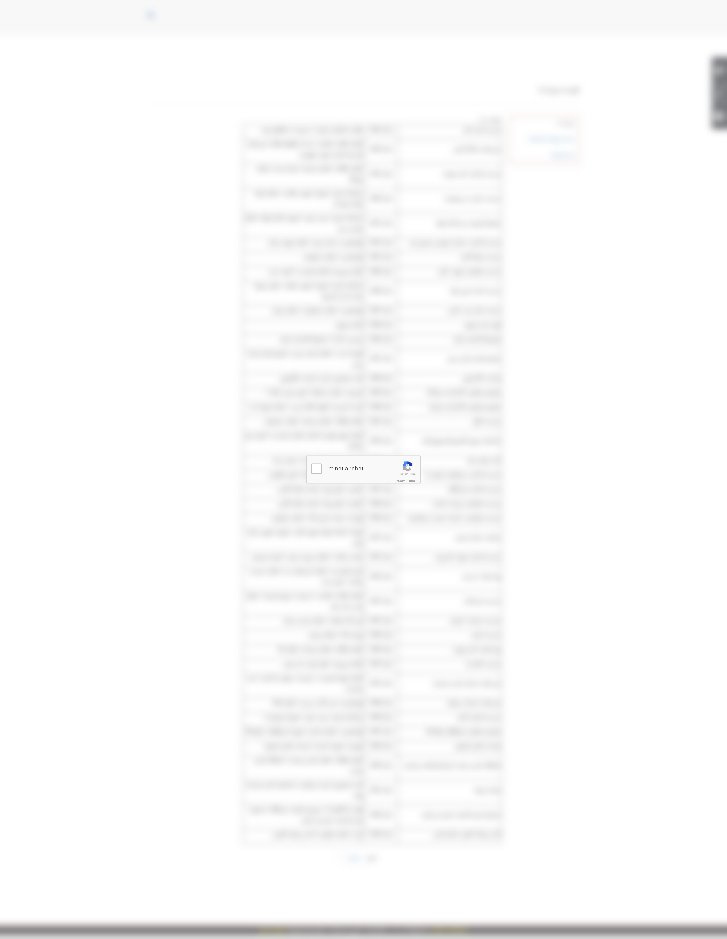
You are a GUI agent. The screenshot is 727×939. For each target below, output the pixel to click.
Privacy (400, 481)
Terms (411, 481)
